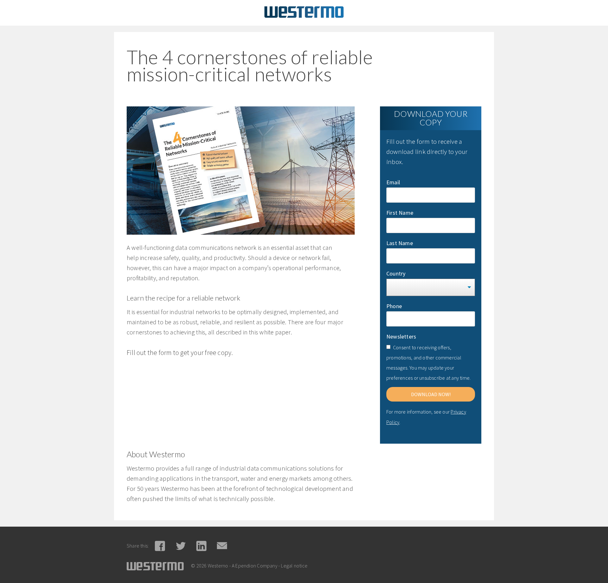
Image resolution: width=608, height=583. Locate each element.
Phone (394, 306)
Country (395, 273)
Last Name (399, 243)
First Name (399, 212)
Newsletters (401, 336)
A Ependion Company (254, 565)
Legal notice (294, 565)
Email (393, 182)
